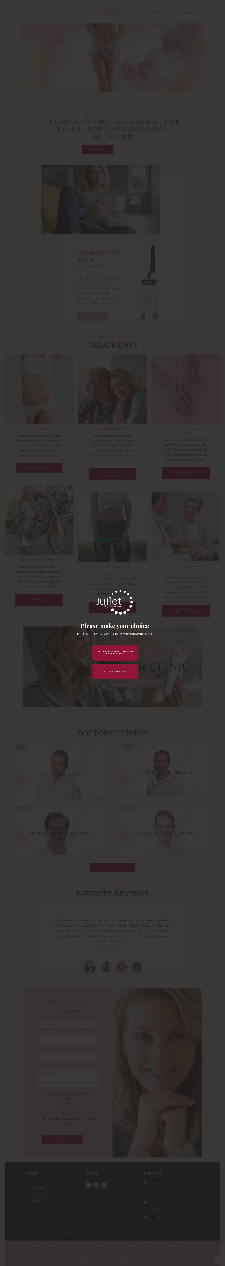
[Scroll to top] (206, 1259)
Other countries (114, 671)
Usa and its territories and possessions (115, 653)
